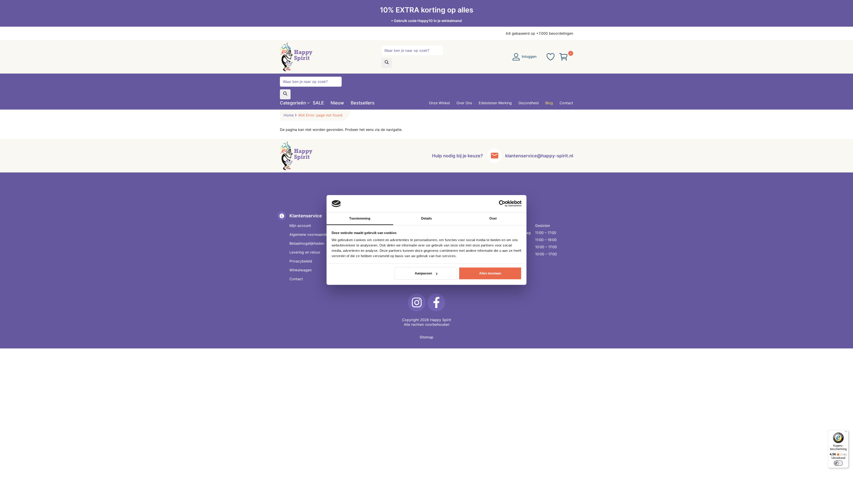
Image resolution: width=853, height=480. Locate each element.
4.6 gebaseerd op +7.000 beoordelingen (539, 33)
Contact (296, 279)
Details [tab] (426, 218)
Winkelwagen (300, 270)
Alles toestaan (490, 273)
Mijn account (300, 225)
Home (289, 115)
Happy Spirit (440, 320)
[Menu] (846, 432)
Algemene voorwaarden (309, 234)
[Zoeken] (386, 63)
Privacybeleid (300, 261)
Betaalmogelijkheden (306, 243)
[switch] (838, 463)
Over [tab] (493, 218)
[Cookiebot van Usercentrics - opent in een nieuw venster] (502, 203)
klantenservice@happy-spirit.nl (539, 155)
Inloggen (529, 56)
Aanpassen (423, 273)
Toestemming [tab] (359, 218)
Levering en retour (304, 252)
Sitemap (426, 337)
